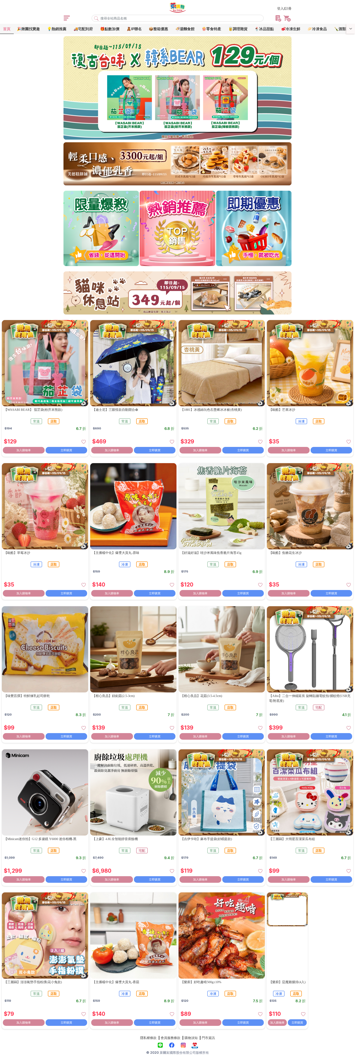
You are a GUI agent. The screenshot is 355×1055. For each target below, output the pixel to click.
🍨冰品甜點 (264, 29)
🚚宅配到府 (83, 29)
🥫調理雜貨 (238, 29)
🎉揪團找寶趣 (28, 29)
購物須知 (191, 1038)
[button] (162, 136)
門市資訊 (208, 1038)
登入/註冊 (284, 8)
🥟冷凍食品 (317, 29)
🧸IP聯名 (134, 29)
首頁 (6, 29)
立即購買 (66, 450)
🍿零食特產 (211, 29)
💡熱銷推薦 (56, 29)
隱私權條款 (148, 1038)
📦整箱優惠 (158, 29)
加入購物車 (23, 450)
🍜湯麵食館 (185, 29)
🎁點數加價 (109, 29)
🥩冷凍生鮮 (290, 29)
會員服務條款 (170, 1038)
